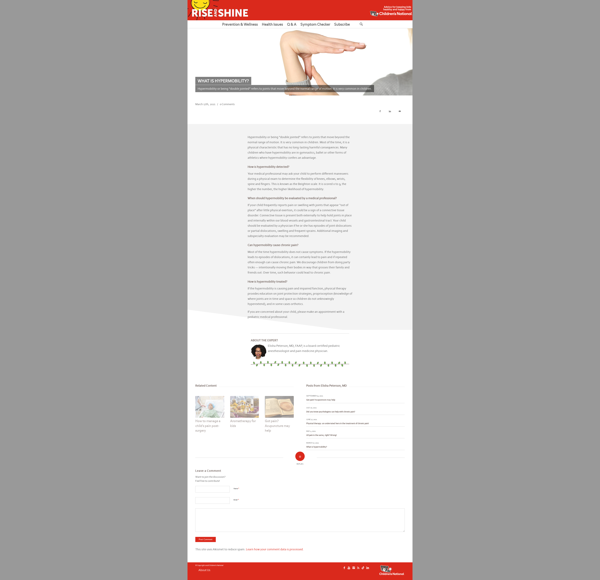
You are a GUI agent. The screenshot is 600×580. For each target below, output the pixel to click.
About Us (204, 570)
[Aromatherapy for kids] (244, 407)
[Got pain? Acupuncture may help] (279, 407)
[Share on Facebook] (380, 111)
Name (236, 488)
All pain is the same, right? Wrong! (321, 435)
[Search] (365, 24)
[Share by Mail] (400, 111)
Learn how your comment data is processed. (275, 549)
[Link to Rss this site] (364, 571)
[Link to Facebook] (345, 571)
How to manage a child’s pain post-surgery (207, 426)
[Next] (289, 410)
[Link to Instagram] (357, 571)
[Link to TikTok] (370, 571)
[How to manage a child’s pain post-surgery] (209, 407)
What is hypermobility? (316, 447)
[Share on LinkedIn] (390, 111)
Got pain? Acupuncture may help (277, 426)
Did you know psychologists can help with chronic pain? (330, 411)
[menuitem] (240, 24)
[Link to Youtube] (351, 571)
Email (236, 499)
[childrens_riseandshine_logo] (218, 10)
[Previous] (200, 410)
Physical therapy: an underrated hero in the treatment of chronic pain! (337, 423)
